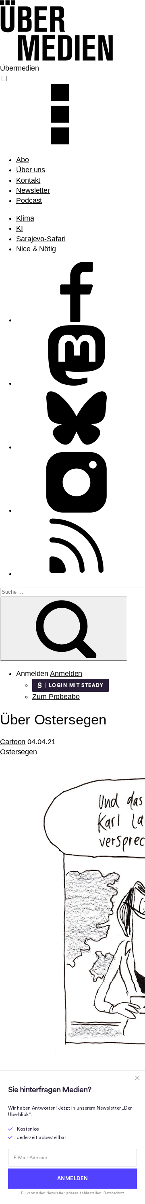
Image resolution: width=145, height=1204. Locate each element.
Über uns (30, 170)
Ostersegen (18, 752)
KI (19, 228)
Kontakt (28, 180)
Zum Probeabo (56, 697)
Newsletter (33, 190)
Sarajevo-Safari (41, 239)
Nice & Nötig (36, 249)
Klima (25, 218)
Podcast (29, 200)
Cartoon (12, 742)
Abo (22, 160)
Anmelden (66, 674)
